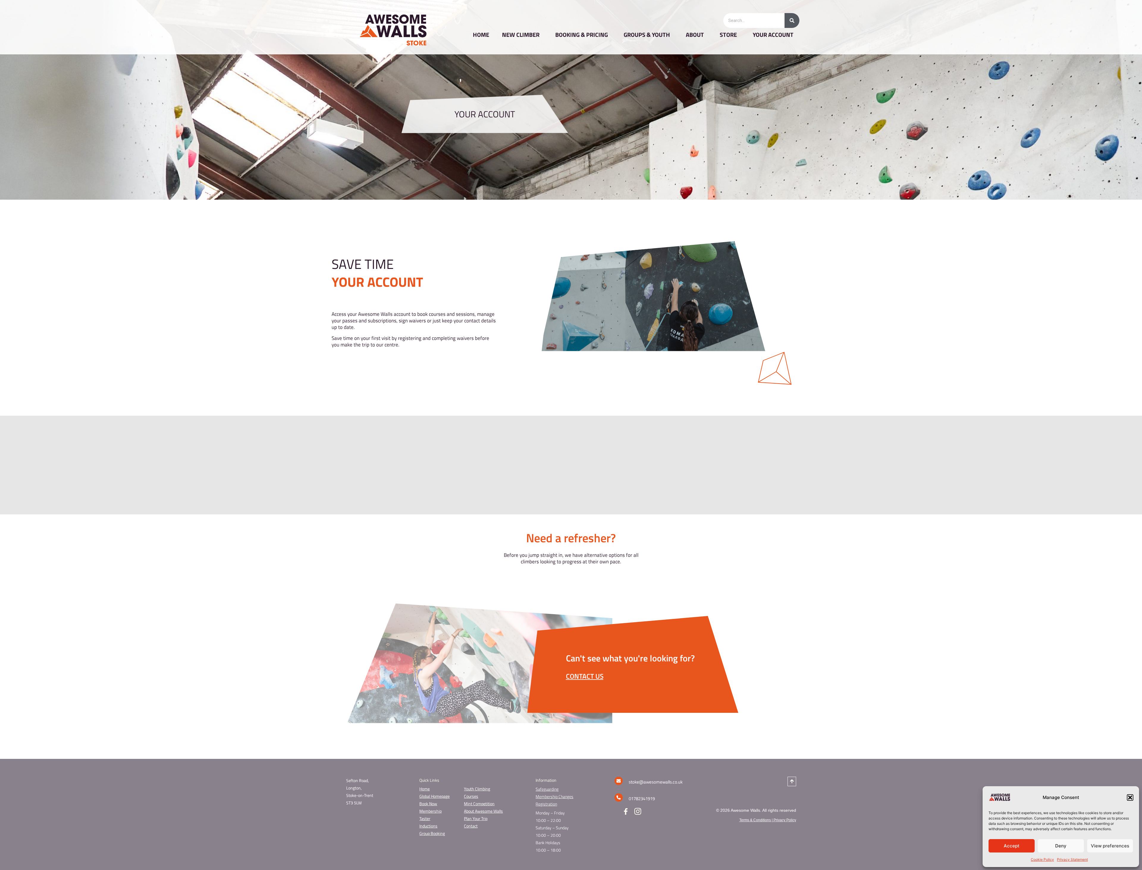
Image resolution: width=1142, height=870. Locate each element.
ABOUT (695, 34)
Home (424, 789)
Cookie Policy (1042, 859)
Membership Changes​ (554, 796)
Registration (546, 804)
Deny (1060, 846)
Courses (471, 796)
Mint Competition (479, 803)
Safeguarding (547, 789)
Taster (424, 818)
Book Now (428, 803)
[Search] (792, 20)
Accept (1011, 846)
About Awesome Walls (483, 811)
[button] (1130, 797)
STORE (728, 34)
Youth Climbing (477, 789)
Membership (430, 811)
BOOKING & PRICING (581, 34)
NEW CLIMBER (520, 34)
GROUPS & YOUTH (647, 34)
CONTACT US (584, 676)
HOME (481, 34)
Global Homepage (434, 796)
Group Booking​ (432, 833)
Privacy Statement (1072, 859)
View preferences (1110, 846)
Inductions (428, 826)
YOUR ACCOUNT (773, 34)
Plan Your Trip (475, 818)
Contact (471, 826)
